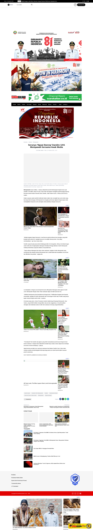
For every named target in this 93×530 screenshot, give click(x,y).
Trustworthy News (16, 483)
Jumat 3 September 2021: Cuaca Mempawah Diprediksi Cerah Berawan (46, 425)
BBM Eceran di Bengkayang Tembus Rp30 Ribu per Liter (47, 456)
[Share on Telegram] (68, 399)
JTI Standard (14, 486)
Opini (60, 104)
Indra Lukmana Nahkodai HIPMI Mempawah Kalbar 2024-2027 (62, 425)
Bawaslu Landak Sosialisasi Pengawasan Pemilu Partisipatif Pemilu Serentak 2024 (59, 407)
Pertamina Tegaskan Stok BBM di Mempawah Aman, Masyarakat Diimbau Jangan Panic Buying (51, 441)
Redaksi (13, 474)
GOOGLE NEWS (42, 355)
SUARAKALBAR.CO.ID (22, 493)
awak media (27, 393)
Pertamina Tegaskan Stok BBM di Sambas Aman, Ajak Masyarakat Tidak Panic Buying (51, 433)
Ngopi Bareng (48, 395)
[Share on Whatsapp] (65, 399)
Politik (54, 104)
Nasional (44, 104)
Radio (18, 104)
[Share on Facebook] (60, 399)
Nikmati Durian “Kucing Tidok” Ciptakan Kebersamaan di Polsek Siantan (29, 425)
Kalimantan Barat (53, 393)
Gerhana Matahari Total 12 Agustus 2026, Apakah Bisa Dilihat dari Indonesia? (49, 464)
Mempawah (40, 395)
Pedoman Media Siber (17, 477)
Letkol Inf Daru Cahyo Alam (30, 395)
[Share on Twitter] (63, 399)
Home (14, 104)
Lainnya (65, 104)
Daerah (35, 104)
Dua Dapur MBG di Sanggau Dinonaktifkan (44, 448)
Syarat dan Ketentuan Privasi (19, 480)
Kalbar (23, 104)
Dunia (39, 104)
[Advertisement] (46, 18)
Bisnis (49, 104)
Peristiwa (29, 104)
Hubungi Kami (81, 4)
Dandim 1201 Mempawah (37, 393)
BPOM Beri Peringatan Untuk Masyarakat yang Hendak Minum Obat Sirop (33, 407)
